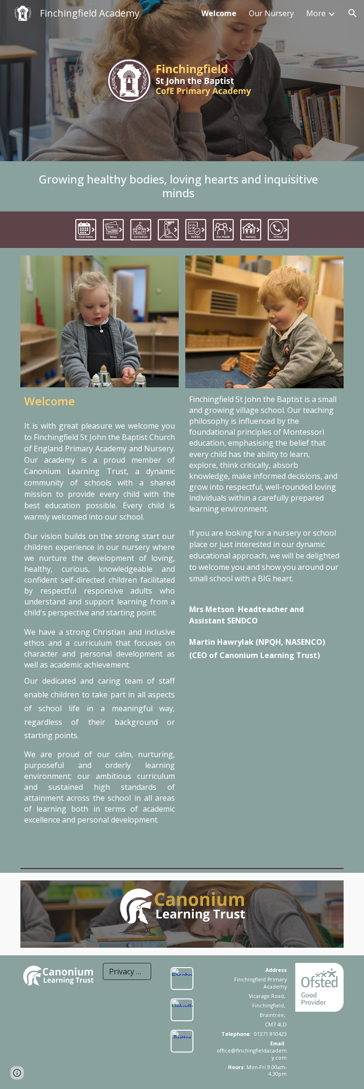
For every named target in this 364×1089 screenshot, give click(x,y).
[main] (182, 186)
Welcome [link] (219, 13)
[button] (352, 13)
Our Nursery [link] (271, 13)
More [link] (316, 13)
